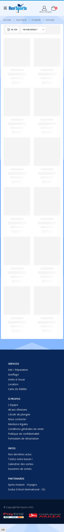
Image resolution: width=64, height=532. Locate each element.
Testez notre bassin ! (20, 459)
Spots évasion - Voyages (22, 484)
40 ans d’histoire (17, 409)
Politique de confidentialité (23, 433)
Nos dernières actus (19, 454)
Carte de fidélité (17, 389)
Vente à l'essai (16, 379)
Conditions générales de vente (26, 429)
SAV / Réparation (18, 369)
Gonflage (13, 374)
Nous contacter (17, 419)
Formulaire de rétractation (23, 438)
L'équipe (13, 404)
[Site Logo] (18, 8)
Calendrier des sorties (20, 464)
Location (13, 384)
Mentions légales (18, 424)
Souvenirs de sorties (20, 468)
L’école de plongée (19, 414)
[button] (12, 29)
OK (3, 529)
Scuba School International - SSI (26, 489)
